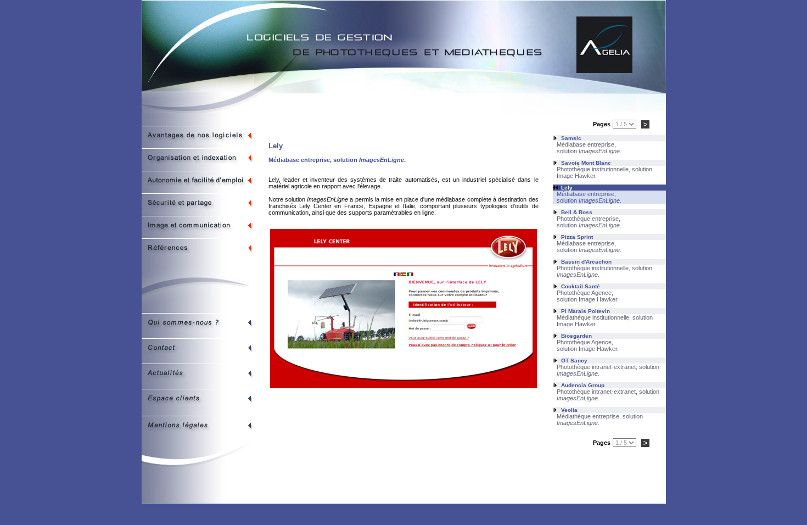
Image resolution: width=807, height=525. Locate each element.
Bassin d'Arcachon (586, 262)
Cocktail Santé (580, 286)
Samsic (571, 138)
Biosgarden (576, 336)
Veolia (569, 410)
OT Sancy (574, 361)
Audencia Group (582, 385)
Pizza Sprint (577, 237)
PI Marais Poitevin (585, 311)
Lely (567, 188)
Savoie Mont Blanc (586, 163)
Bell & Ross (576, 212)
